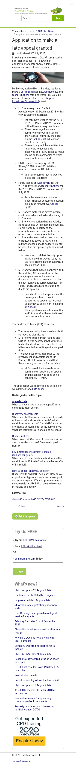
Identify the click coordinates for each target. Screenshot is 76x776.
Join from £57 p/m (25, 558)
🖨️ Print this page (25, 516)
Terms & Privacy (21, 761)
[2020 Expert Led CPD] (29, 746)
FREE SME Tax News (34, 540)
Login (19, 571)
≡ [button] (72, 5)
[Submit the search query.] (59, 18)
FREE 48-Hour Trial (31, 546)
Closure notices (50, 186)
